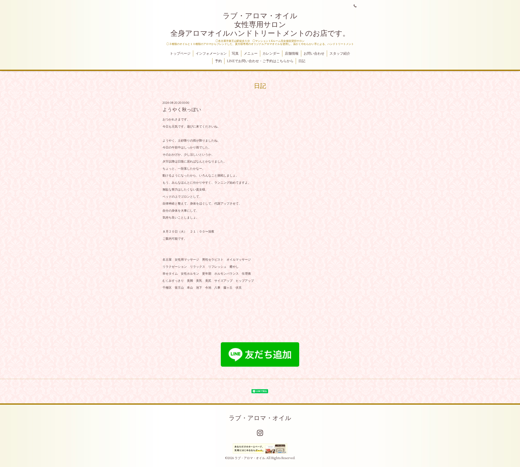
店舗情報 (292, 53)
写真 (235, 53)
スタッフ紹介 (339, 53)
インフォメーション (211, 53)
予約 (218, 61)
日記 (301, 61)
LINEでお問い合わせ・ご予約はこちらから (260, 61)
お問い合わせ (314, 53)
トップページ (180, 53)
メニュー (251, 53)
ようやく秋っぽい (181, 110)
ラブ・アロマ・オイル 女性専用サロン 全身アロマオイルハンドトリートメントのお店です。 (260, 24)
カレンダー (271, 53)
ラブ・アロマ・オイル (260, 418)
